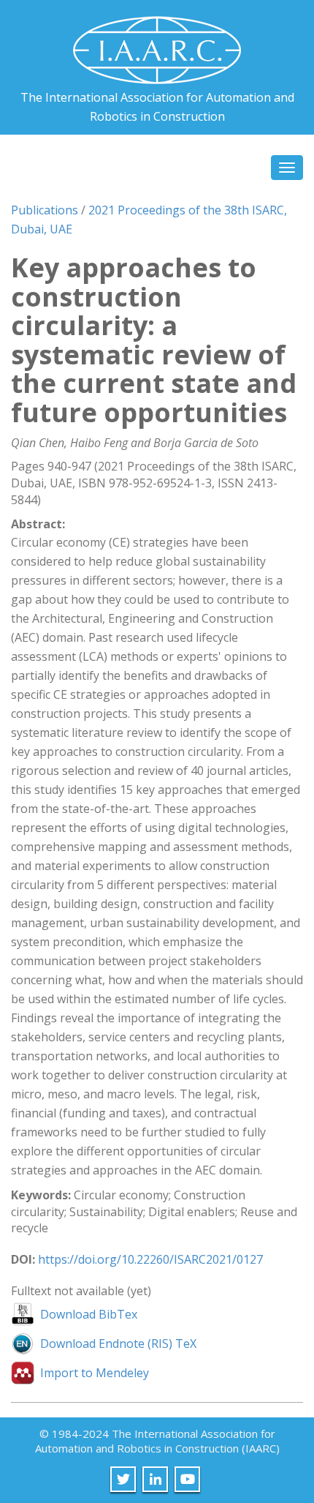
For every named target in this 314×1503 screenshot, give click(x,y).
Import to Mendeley (94, 1373)
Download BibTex (88, 1314)
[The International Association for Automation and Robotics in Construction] (157, 44)
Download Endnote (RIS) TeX (118, 1343)
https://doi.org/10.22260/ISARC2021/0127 (150, 1259)
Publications (44, 210)
